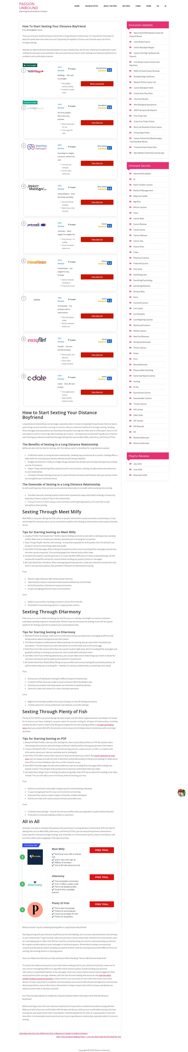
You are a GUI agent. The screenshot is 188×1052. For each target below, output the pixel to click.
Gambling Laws (140, 274)
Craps (135, 252)
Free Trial (102, 850)
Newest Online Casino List (145, 82)
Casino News (138, 218)
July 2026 (137, 464)
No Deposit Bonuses (142, 342)
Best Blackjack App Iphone (145, 104)
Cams (138, 6)
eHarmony (58, 876)
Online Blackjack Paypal (144, 47)
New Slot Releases (141, 336)
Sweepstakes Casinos (142, 398)
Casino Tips (138, 241)
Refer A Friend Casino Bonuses (147, 71)
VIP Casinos (138, 420)
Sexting (126, 6)
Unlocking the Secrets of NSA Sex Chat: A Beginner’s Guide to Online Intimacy (53, 1033)
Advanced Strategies (142, 173)
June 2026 (137, 469)
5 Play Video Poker (142, 132)
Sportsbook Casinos (142, 392)
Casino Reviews (140, 224)
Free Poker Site (140, 116)
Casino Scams (139, 229)
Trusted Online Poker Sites (145, 147)
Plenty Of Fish (60, 903)
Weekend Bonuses (141, 437)
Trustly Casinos (140, 404)
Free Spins (137, 269)
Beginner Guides (140, 196)
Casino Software (140, 235)
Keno (135, 297)
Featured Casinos (140, 263)
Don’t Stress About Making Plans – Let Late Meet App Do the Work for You (89, 1036)
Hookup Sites (91, 6)
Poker (136, 353)
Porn (148, 6)
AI (165, 6)
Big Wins (137, 201)
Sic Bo (136, 387)
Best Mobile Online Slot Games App (149, 153)
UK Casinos (138, 409)
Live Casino (138, 308)
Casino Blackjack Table (143, 87)
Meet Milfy (58, 849)
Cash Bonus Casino (142, 41)
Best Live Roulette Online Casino (148, 127)
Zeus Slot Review (141, 99)
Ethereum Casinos (141, 257)
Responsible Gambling (143, 370)
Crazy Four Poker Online (144, 121)
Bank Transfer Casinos (143, 184)
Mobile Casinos (139, 331)
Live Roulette (139, 314)
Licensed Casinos (140, 302)
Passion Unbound (28, 5)
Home (77, 6)
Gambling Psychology (142, 280)
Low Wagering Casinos (143, 319)
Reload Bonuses (140, 364)
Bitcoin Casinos (140, 207)
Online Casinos (139, 347)
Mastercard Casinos (141, 325)
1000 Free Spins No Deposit (145, 110)
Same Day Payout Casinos (144, 375)
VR (158, 6)
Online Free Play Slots (143, 93)
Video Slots (138, 415)
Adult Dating (110, 6)
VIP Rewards (138, 426)
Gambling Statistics (141, 286)
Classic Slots (138, 246)
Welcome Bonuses (141, 443)
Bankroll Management (143, 190)
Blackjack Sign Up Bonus (144, 76)
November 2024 (140, 475)
